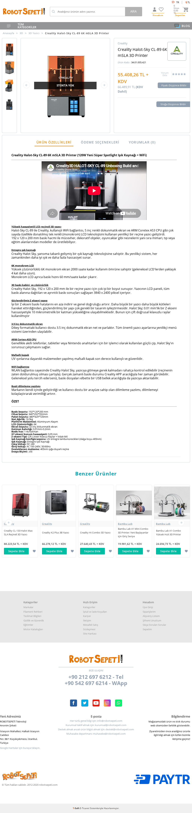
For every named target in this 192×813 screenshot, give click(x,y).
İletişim (87, 620)
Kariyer (87, 616)
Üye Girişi (148, 607)
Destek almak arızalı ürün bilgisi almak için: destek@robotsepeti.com (96, 729)
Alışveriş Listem (151, 616)
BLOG (186, 26)
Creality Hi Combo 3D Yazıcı (95, 532)
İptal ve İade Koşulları (95, 611)
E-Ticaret (84, 808)
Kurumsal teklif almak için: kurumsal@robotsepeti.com (96, 725)
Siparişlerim (149, 611)
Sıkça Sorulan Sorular (154, 624)
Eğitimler (28, 624)
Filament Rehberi (32, 611)
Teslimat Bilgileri (32, 616)
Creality (9, 523)
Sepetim (147, 629)
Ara (133, 11)
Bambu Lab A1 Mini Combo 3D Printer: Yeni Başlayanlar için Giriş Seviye (133, 532)
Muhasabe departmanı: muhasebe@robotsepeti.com (96, 734)
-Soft (76, 808)
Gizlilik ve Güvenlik (33, 620)
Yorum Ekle (165, 74)
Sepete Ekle (16, 551)
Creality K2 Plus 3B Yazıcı (55, 532)
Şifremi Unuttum (152, 620)
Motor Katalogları (33, 629)
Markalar (28, 607)
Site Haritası (89, 633)
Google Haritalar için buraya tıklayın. (20, 748)
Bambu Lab (125, 523)
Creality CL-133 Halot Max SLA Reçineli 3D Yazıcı (18, 532)
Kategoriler (89, 607)
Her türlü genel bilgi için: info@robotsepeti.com (96, 721)
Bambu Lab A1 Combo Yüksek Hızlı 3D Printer (168, 532)
